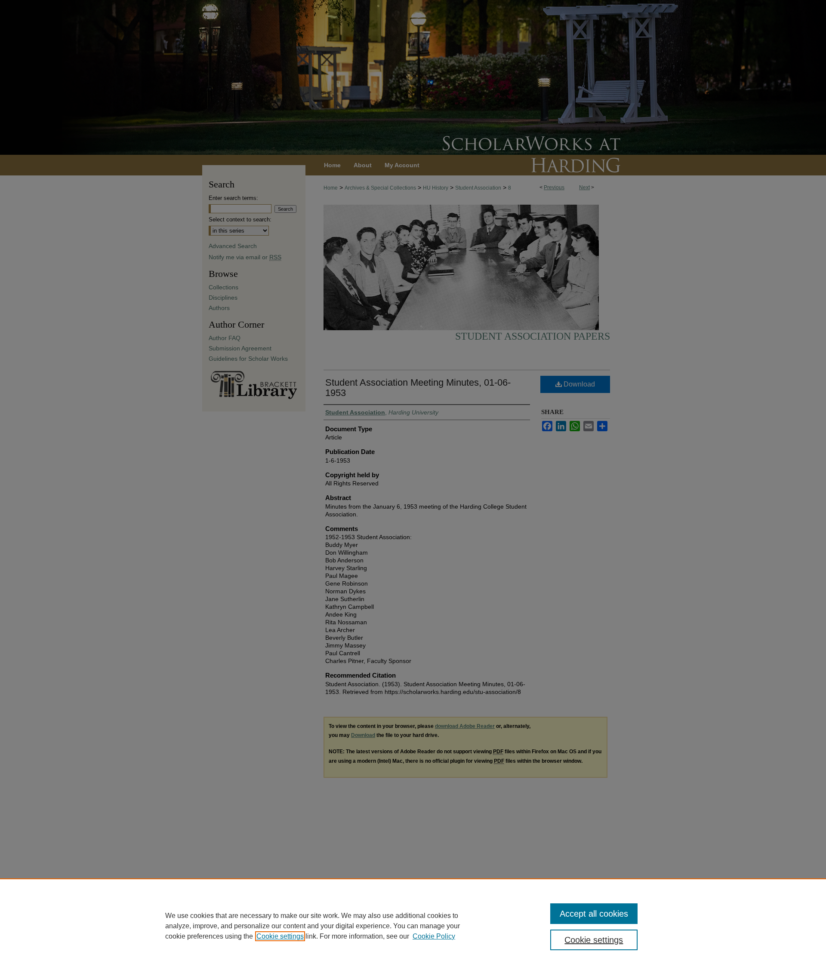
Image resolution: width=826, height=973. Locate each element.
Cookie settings (280, 936)
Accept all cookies (594, 913)
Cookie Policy (434, 936)
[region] (413, 925)
